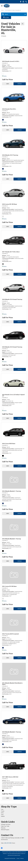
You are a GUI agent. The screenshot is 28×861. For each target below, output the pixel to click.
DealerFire (5, 853)
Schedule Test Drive (5, 824)
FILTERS (7, 17)
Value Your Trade (5, 826)
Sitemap (22, 858)
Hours (13, 843)
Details (20, 83)
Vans (2, 814)
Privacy (18, 858)
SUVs (2, 812)
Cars (2, 809)
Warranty (3, 828)
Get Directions (4, 839)
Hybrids (3, 816)
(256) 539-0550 (7, 843)
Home (2, 10)
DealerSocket (14, 853)
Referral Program (5, 829)
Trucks (2, 811)
